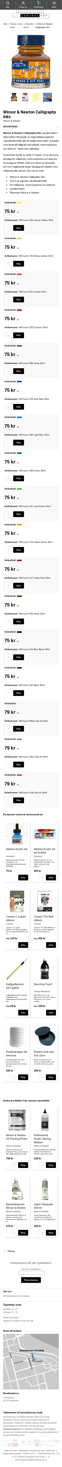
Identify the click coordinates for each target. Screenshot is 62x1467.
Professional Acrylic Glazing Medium (42, 1139)
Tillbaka (10, 1251)
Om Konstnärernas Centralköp (16, 1296)
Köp (19, 228)
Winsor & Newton (12, 121)
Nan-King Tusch (43, 984)
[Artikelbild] (19, 202)
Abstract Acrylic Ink (16, 849)
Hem (5, 24)
